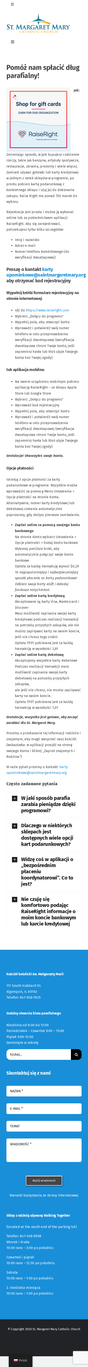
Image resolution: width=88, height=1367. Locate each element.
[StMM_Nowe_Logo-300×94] (38, 14)
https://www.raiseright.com (47, 310)
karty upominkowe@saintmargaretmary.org (46, 272)
